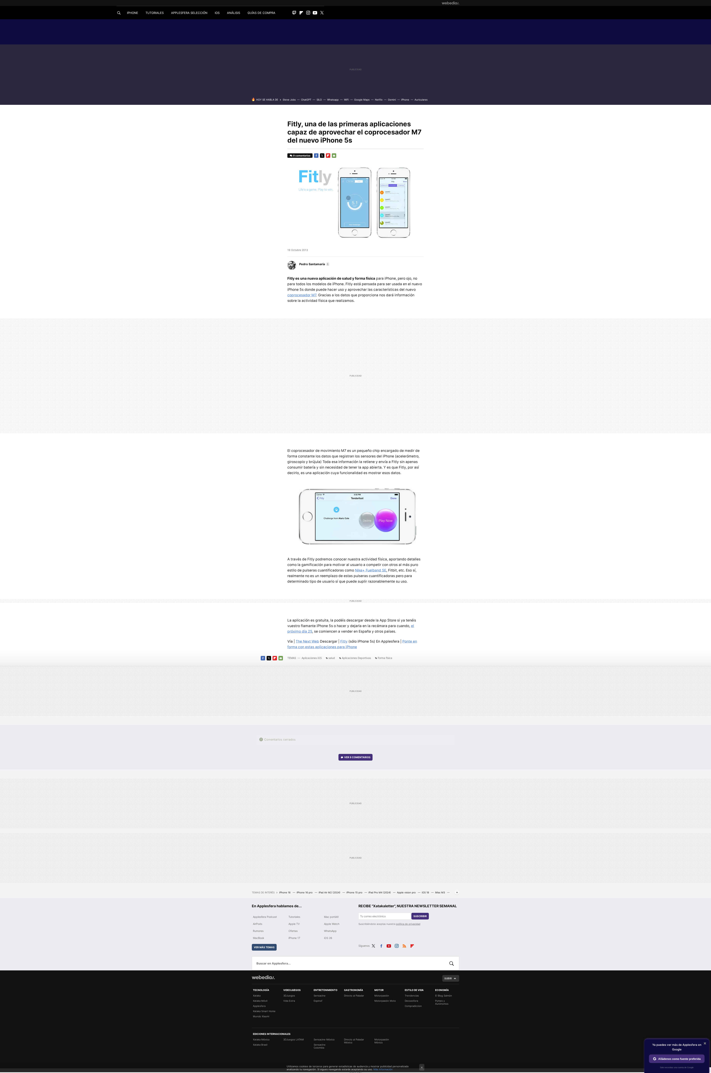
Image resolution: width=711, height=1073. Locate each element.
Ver (357, 757)
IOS (217, 13)
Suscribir (420, 916)
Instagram (308, 13)
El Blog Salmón (443, 995)
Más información (383, 1069)
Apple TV (294, 923)
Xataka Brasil (260, 1044)
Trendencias (412, 995)
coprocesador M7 (301, 295)
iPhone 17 (294, 937)
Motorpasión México (381, 1041)
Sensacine (320, 995)
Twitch (294, 13)
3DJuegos (289, 995)
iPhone (405, 99)
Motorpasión (381, 995)
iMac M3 (440, 892)
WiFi (346, 99)
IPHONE (132, 13)
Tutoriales (294, 916)
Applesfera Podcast (265, 916)
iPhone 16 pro (305, 892)
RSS (404, 945)
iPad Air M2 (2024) (330, 892)
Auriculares (421, 99)
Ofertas (293, 930)
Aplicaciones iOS (312, 657)
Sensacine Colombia (320, 1046)
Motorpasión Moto (385, 1000)
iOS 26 (328, 937)
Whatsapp (333, 99)
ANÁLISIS (233, 13)
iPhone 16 (285, 892)
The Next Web (307, 641)
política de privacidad (408, 923)
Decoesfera (411, 1000)
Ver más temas (264, 947)
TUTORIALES (155, 13)
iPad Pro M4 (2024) (380, 892)
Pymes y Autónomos (441, 1002)
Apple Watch (331, 923)
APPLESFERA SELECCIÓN (189, 13)
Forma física (385, 657)
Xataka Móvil (260, 1000)
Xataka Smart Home (264, 1011)
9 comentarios (301, 155)
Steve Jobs (289, 99)
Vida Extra (289, 1000)
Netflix (379, 99)
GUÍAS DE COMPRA (261, 13)
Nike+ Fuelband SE (370, 570)
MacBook (258, 937)
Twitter (322, 13)
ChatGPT (306, 99)
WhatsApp (330, 930)
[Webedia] (450, 3)
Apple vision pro (406, 892)
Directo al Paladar (354, 995)
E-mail (334, 155)
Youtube (315, 13)
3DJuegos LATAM (293, 1039)
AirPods (257, 923)
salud (331, 657)
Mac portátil (331, 916)
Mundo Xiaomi (261, 1016)
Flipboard (301, 13)
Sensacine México (324, 1039)
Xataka (257, 995)
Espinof (318, 1000)
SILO (319, 99)
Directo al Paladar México (354, 1041)
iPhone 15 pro (354, 892)
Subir (448, 978)
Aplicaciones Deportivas (356, 657)
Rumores (258, 930)
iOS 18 (426, 892)
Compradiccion (413, 1005)
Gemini (392, 99)
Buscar (451, 963)
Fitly (344, 641)
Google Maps (362, 99)
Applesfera (259, 1005)
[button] (314, 264)
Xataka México (261, 1039)
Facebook (316, 155)
